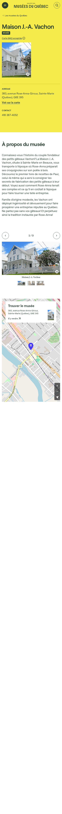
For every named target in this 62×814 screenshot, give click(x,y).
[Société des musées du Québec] (31, 5)
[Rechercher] (57, 5)
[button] (13, 38)
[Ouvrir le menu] (5, 5)
